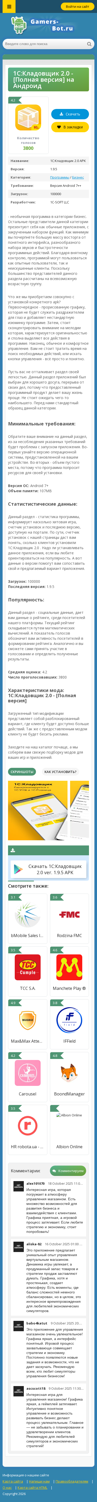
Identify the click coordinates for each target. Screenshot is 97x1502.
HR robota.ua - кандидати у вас (27, 1147)
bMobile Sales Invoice (27, 935)
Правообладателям (72, 1481)
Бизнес (78, 177)
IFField (69, 1041)
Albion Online (69, 1147)
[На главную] (48, 26)
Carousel (27, 1094)
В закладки (73, 126)
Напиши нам (39, 1481)
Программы (59, 177)
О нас (7, 1487)
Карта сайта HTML (32, 1487)
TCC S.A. (27, 988)
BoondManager (69, 1094)
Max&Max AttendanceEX (27, 1041)
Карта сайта (13, 1481)
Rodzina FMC (69, 935)
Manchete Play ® (69, 988)
